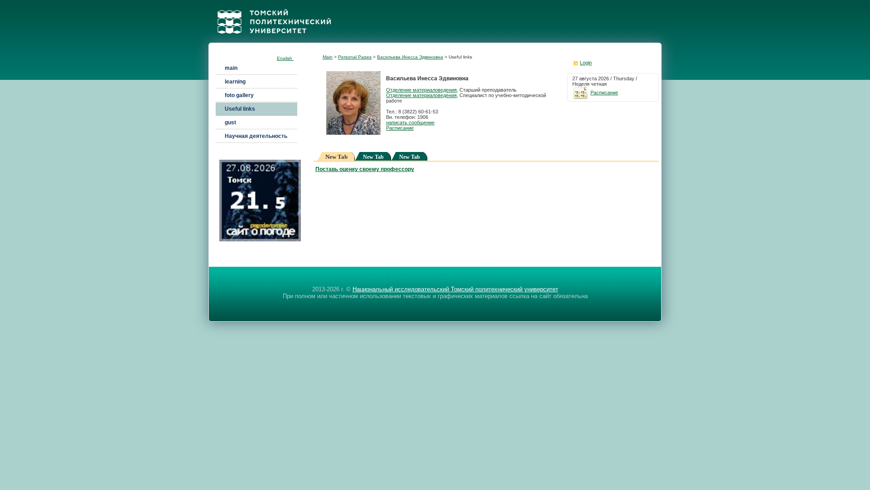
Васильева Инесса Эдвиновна (410, 56)
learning (235, 81)
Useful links (240, 109)
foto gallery (239, 95)
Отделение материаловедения (421, 90)
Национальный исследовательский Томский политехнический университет (455, 289)
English (285, 58)
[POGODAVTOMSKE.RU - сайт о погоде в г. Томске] (260, 239)
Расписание (400, 128)
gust (230, 122)
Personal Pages (355, 56)
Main (328, 56)
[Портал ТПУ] (274, 40)
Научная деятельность (256, 136)
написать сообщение (410, 122)
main (231, 68)
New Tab (373, 157)
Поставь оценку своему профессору (364, 169)
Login (586, 62)
